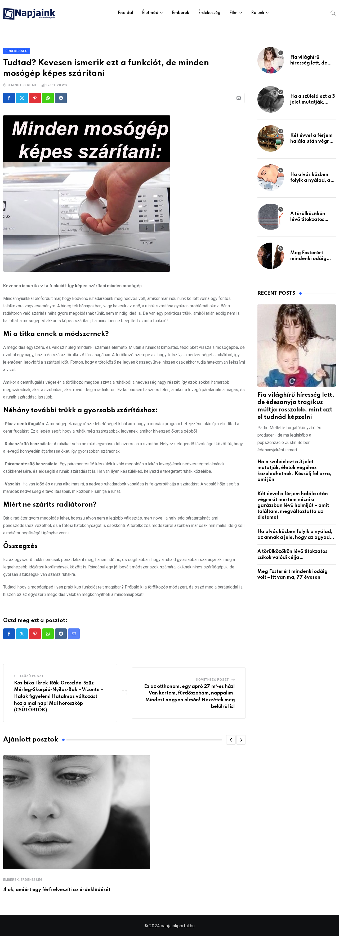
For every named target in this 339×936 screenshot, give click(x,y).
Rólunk (257, 13)
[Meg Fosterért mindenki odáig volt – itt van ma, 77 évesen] (270, 256)
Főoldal (125, 13)
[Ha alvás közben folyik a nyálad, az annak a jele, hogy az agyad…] (270, 177)
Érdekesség (209, 13)
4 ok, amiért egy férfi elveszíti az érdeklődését (56, 889)
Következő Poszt (212, 680)
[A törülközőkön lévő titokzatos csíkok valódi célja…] (270, 216)
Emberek (180, 13)
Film (233, 13)
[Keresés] (333, 13)
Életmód (150, 13)
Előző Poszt (32, 676)
